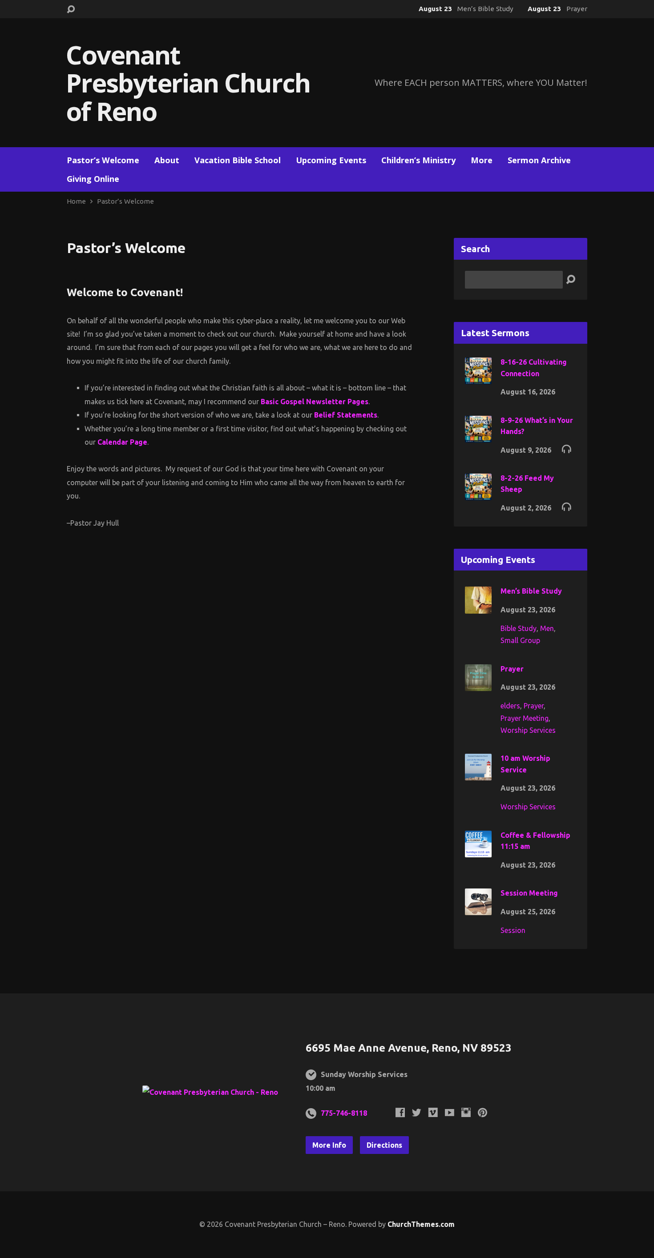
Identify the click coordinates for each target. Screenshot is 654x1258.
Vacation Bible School (237, 160)
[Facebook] (400, 1112)
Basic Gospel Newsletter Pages (314, 402)
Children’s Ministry (418, 160)
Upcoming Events (331, 160)
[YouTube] (449, 1112)
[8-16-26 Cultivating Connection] (478, 378)
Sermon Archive (539, 160)
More (482, 160)
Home (76, 201)
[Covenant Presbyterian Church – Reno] (210, 1092)
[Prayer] (478, 684)
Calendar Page (122, 442)
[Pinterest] (482, 1112)
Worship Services (528, 730)
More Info (329, 1145)
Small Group (520, 640)
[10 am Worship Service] (478, 774)
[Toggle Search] (71, 9)
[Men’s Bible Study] (478, 607)
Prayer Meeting (525, 718)
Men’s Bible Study (531, 591)
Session (513, 930)
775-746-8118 (344, 1113)
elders (510, 706)
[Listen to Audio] (566, 448)
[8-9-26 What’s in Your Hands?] (478, 436)
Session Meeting (529, 893)
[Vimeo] (433, 1112)
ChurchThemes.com (421, 1224)
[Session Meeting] (478, 909)
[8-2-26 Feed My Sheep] (478, 494)
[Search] (570, 280)
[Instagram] (466, 1112)
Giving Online (93, 179)
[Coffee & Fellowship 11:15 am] (478, 851)
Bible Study (519, 628)
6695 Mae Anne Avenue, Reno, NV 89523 (409, 1048)
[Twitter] (416, 1112)
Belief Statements (345, 415)
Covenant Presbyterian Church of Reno (188, 83)
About (166, 160)
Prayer (512, 669)
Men (547, 628)
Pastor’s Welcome (103, 160)
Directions (384, 1145)
